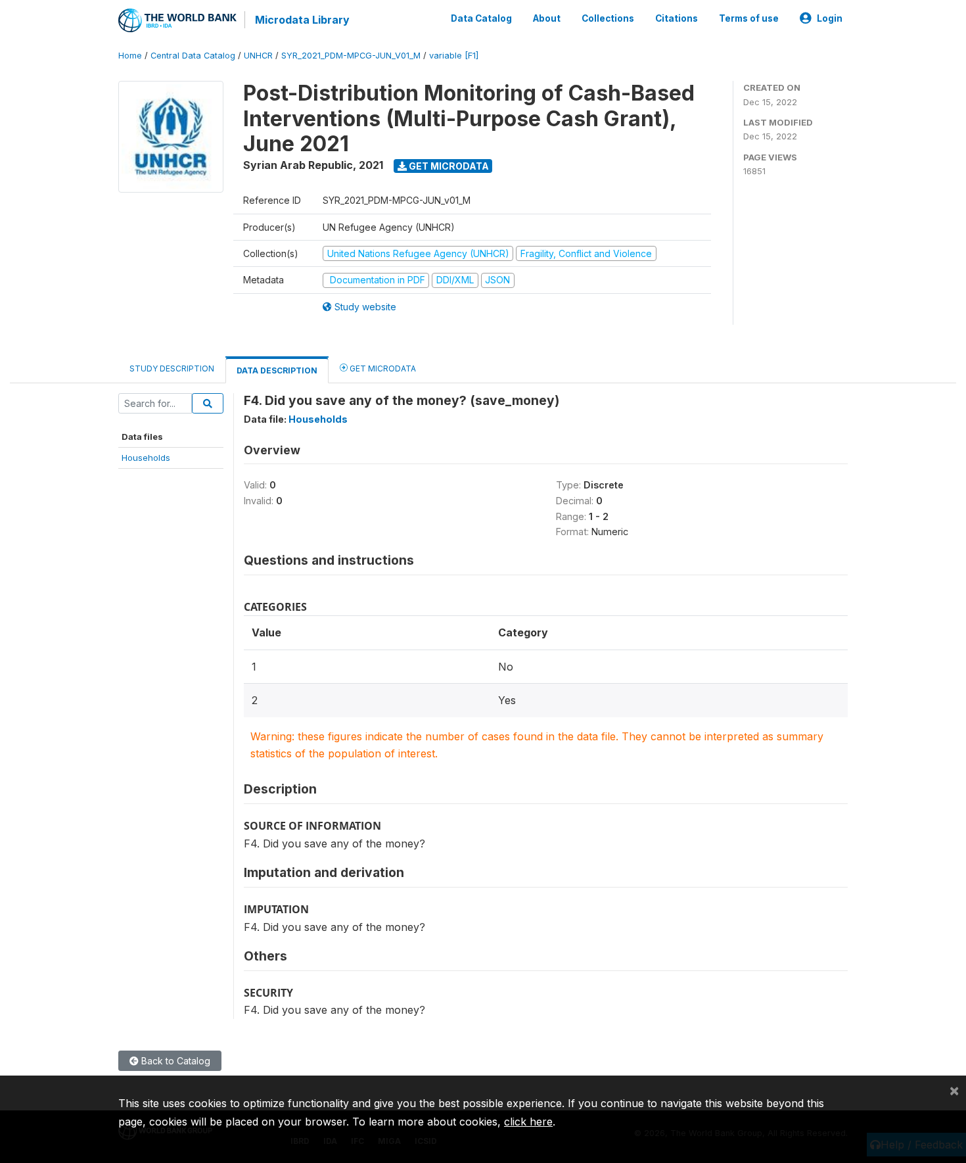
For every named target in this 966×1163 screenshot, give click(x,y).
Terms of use (749, 18)
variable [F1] (453, 55)
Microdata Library (302, 19)
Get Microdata (448, 166)
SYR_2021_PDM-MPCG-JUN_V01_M (351, 55)
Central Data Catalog (192, 55)
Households (146, 457)
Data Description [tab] (277, 370)
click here (528, 1121)
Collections (608, 18)
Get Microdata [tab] (382, 368)
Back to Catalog (174, 1060)
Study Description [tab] (171, 368)
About (547, 18)
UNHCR (258, 55)
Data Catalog (481, 18)
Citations (676, 18)
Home (130, 55)
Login (829, 18)
